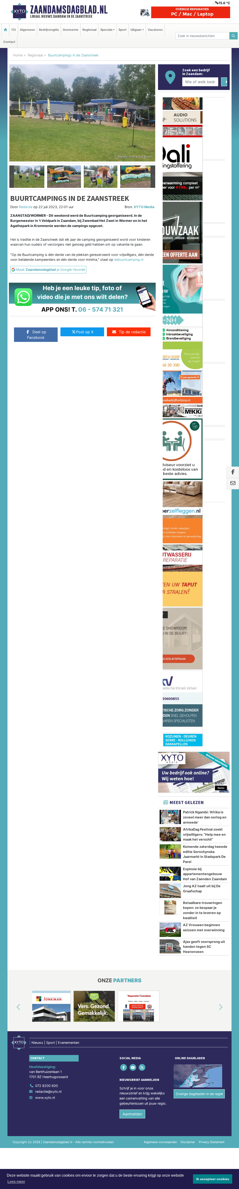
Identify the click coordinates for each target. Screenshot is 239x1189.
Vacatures (155, 29)
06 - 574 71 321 (100, 309)
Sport (123, 29)
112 (13, 29)
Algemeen (27, 29)
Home (18, 55)
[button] (11, 176)
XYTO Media (144, 207)
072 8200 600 (46, 841)
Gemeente (70, 29)
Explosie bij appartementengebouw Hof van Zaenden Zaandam (205, 630)
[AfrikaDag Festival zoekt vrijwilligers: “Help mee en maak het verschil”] (170, 590)
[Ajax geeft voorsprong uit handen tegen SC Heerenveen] (170, 702)
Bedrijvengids (49, 29)
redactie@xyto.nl (48, 847)
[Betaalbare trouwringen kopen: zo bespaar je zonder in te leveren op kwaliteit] (170, 663)
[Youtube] (133, 823)
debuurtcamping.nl (128, 259)
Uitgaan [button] (135, 29)
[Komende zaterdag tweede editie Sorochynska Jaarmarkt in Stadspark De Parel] (170, 607)
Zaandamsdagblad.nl (69, 9)
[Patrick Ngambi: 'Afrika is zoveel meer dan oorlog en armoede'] (170, 573)
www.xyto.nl (45, 853)
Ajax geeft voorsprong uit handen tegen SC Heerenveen (204, 702)
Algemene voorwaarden (160, 898)
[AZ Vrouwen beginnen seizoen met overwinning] (170, 685)
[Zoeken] (233, 35)
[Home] (5, 30)
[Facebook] (124, 823)
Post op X (84, 332)
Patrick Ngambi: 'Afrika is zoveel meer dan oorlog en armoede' (204, 573)
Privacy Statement (212, 898)
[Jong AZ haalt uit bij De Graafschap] (170, 646)
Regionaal (89, 29)
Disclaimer (188, 898)
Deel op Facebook (36, 335)
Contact (9, 42)
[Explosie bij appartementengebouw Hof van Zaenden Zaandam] (170, 629)
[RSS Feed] (142, 823)
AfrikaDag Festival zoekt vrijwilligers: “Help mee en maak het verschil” (204, 590)
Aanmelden (132, 870)
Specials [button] (106, 29)
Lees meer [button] (16, 1182)
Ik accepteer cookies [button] (212, 1179)
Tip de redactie (132, 332)
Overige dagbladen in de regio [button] (199, 850)
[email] (233, 483)
